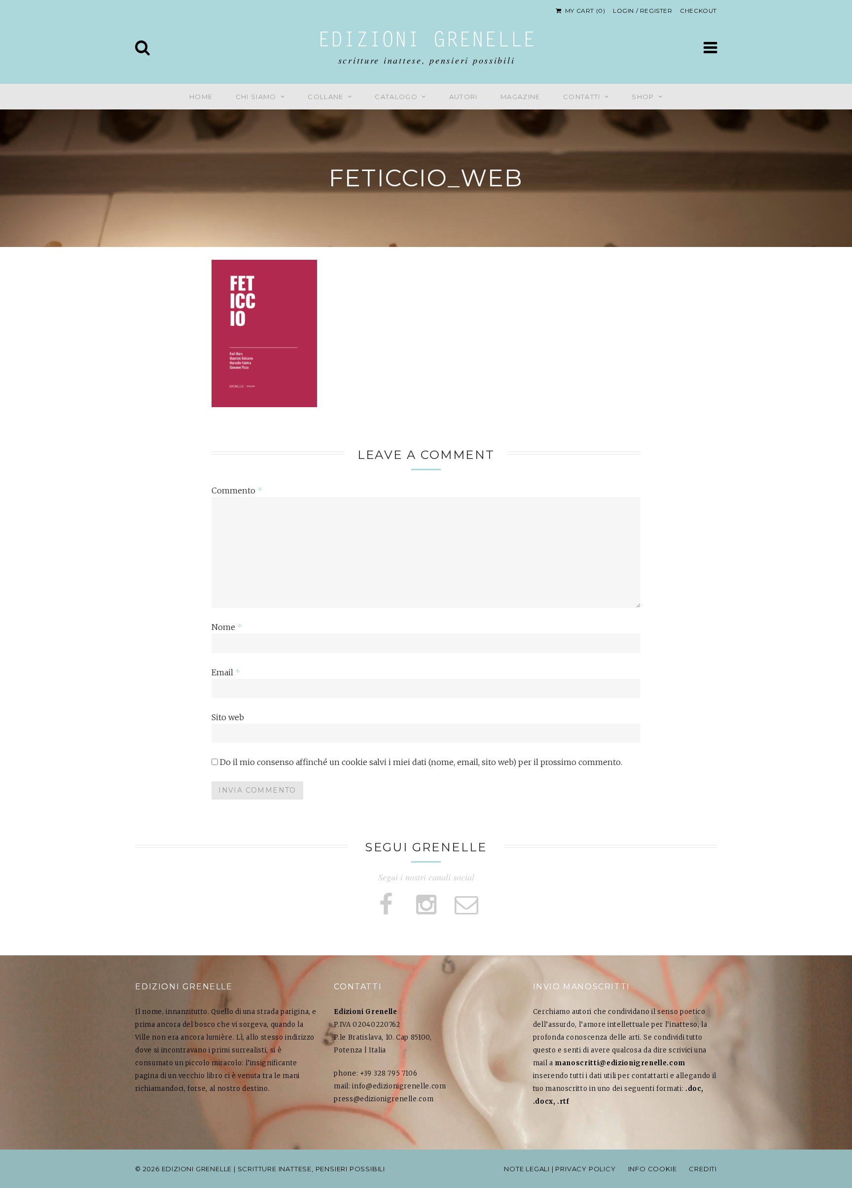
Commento (237, 490)
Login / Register (643, 10)
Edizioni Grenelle (426, 41)
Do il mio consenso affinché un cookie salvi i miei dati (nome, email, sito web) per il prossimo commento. (421, 762)
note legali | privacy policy (559, 1169)
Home (201, 97)
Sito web (228, 717)
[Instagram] (426, 905)
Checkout (698, 10)
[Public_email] (466, 905)
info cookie (652, 1169)
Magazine (520, 97)
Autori (463, 97)
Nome (227, 627)
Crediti (703, 1169)
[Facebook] (385, 905)
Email (226, 672)
